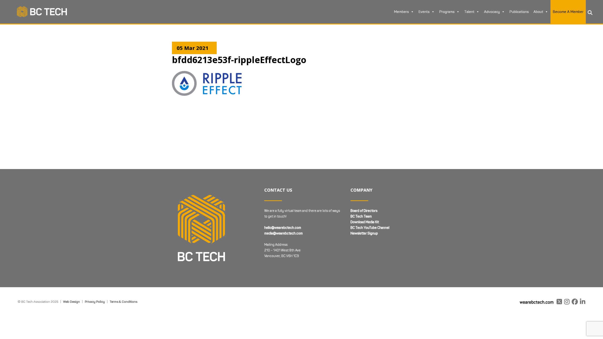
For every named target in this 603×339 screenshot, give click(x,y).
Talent (469, 12)
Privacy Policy (95, 301)
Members (401, 12)
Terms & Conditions (123, 301)
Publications (519, 12)
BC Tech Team (361, 216)
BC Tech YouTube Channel (369, 228)
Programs (447, 12)
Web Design (71, 301)
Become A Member (568, 12)
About (538, 12)
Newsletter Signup (364, 233)
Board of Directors (363, 211)
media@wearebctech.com (283, 233)
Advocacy (492, 12)
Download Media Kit (364, 222)
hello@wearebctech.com (282, 228)
